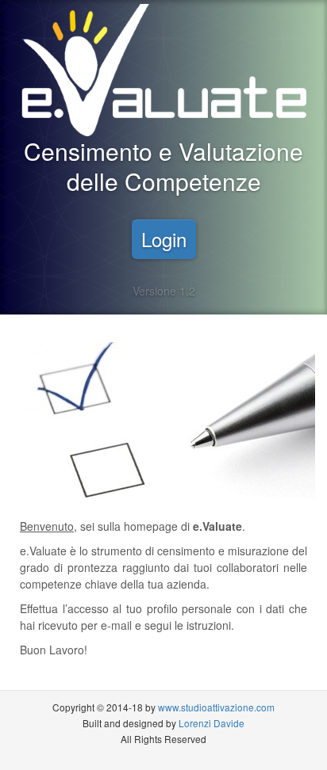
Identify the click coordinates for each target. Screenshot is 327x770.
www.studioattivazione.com (216, 707)
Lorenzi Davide (211, 723)
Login (164, 239)
